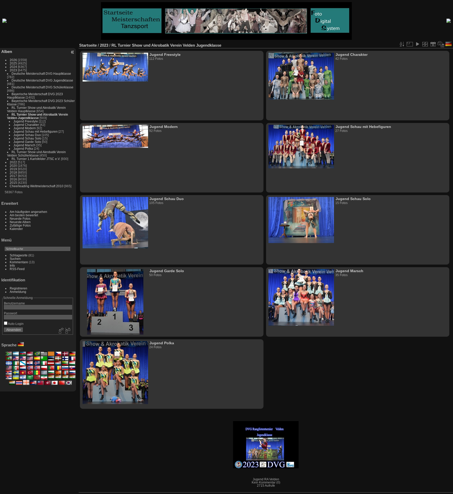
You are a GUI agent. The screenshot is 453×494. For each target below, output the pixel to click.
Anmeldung (18, 291)
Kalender (16, 228)
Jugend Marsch (24, 145)
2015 (13, 182)
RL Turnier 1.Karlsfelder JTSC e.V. (36, 158)
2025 (13, 63)
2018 (13, 172)
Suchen (15, 258)
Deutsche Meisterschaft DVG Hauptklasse (41, 73)
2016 (13, 179)
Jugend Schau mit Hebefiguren (35, 131)
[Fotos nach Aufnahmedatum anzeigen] (441, 44)
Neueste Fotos (20, 218)
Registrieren (18, 288)
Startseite (88, 45)
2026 (13, 60)
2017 (13, 176)
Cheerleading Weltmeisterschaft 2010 (36, 186)
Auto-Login (15, 323)
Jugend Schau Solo (27, 138)
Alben (6, 51)
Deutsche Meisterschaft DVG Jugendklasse (42, 80)
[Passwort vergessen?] (67, 330)
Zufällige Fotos (20, 225)
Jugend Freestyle (25, 121)
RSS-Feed (17, 269)
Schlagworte (19, 255)
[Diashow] (417, 44)
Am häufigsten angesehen (28, 211)
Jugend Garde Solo (27, 141)
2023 (13, 70)
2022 (13, 162)
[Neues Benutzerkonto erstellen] (60, 330)
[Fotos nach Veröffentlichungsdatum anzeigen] (433, 44)
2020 (13, 165)
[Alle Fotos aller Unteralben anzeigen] (425, 44)
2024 (13, 66)
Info (12, 265)
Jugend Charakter (26, 124)
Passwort (10, 313)
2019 (13, 169)
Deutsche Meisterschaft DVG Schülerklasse (42, 87)
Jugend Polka (23, 148)
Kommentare (19, 262)
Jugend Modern (24, 128)
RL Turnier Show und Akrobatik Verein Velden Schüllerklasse (36, 153)
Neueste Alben (20, 222)
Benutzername (14, 303)
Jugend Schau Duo (27, 135)
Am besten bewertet (24, 215)
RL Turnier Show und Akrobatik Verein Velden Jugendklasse (37, 116)
